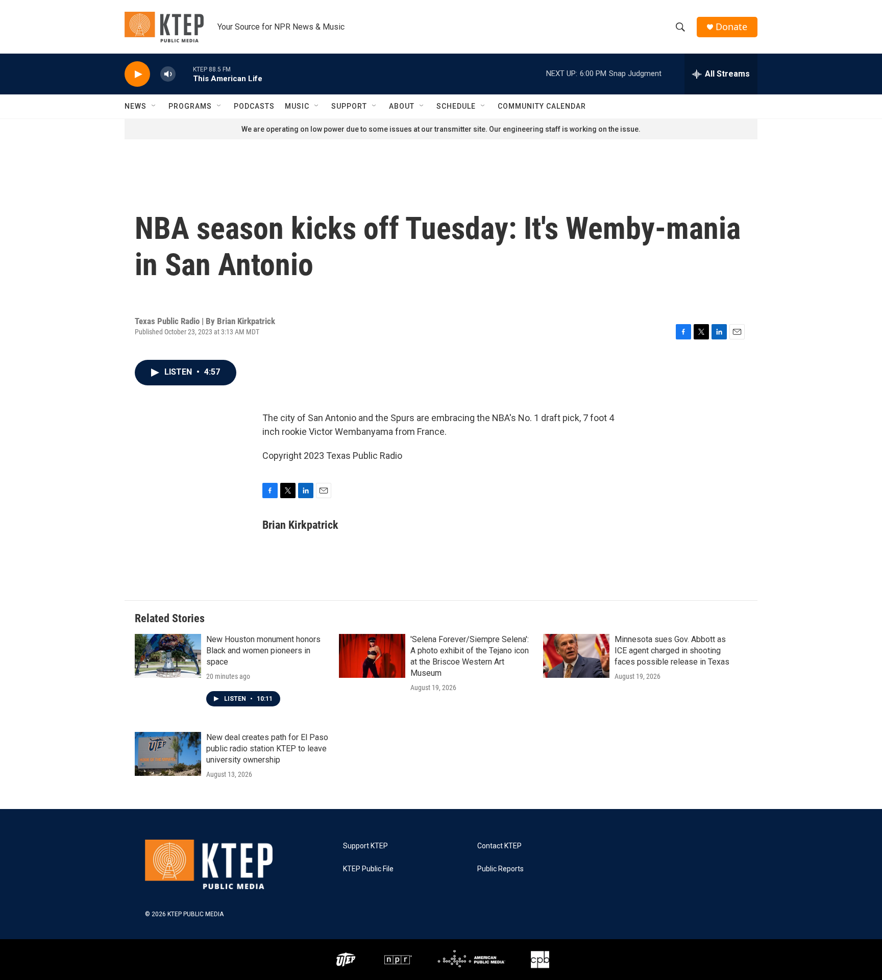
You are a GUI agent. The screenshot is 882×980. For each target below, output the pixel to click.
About (401, 106)
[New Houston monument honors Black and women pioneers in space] (168, 656)
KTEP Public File (368, 869)
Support (349, 106)
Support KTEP (365, 846)
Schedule (456, 106)
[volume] (168, 74)
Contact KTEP (499, 846)
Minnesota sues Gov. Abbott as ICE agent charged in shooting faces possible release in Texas (672, 650)
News (135, 106)
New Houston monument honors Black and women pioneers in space (263, 650)
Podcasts (254, 106)
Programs (190, 106)
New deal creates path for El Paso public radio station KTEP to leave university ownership (267, 748)
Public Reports (500, 869)
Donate (731, 26)
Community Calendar (542, 106)
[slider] (184, 73)
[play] (137, 74)
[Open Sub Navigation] (154, 106)
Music (297, 106)
